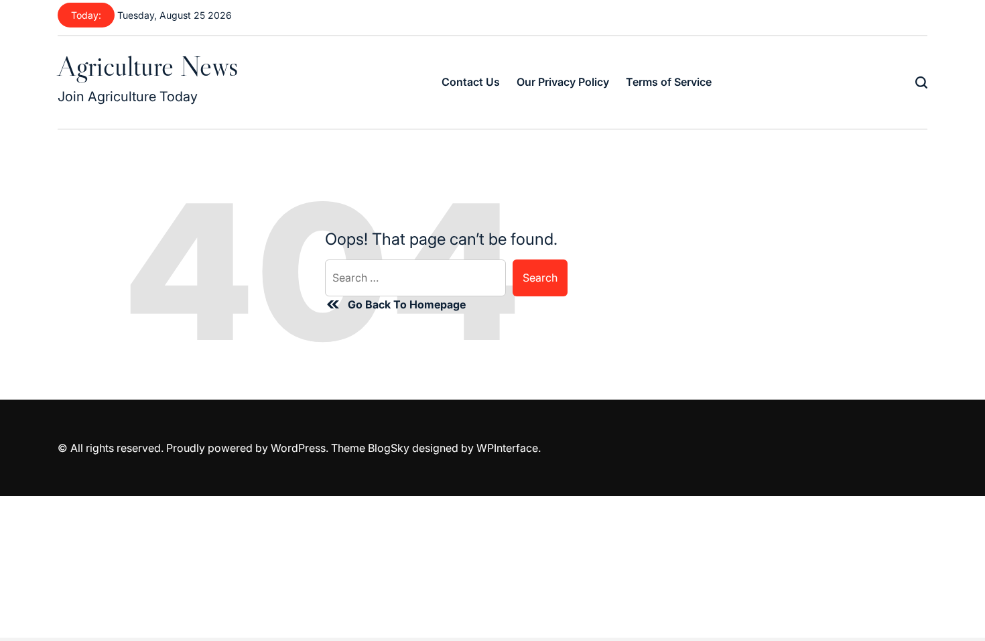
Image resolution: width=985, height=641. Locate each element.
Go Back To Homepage (407, 304)
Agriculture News (148, 66)
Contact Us (471, 82)
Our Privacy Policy (563, 82)
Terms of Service (669, 82)
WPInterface (507, 448)
